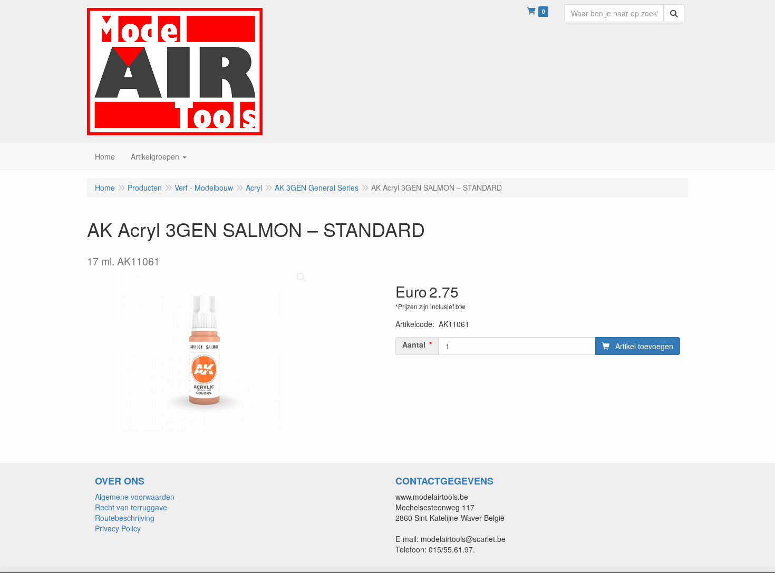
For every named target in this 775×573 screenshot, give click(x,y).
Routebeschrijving (124, 517)
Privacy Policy (118, 528)
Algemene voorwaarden (135, 496)
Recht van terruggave (131, 507)
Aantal (413, 344)
